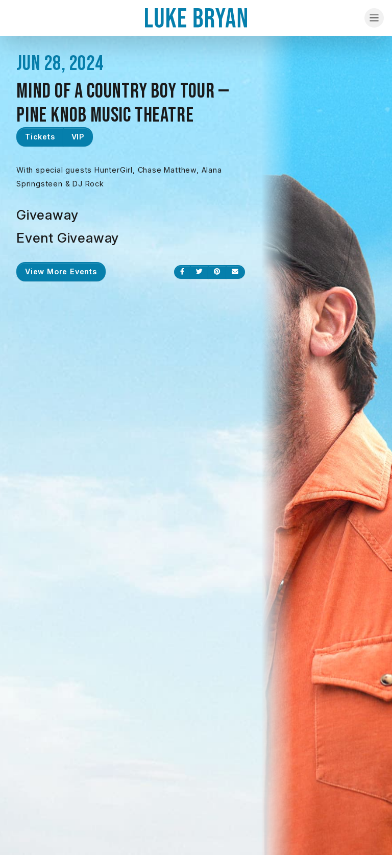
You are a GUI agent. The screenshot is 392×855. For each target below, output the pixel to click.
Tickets (40, 136)
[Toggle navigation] (374, 18)
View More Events (61, 271)
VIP (77, 136)
